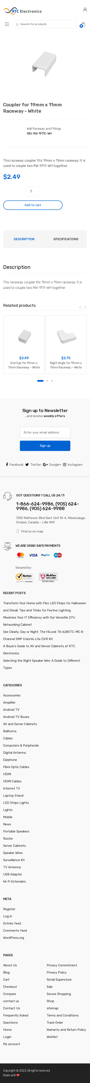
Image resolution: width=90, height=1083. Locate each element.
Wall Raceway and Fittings (44, 129)
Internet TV (11, 788)
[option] (45, 65)
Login (7, 1037)
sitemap (52, 1008)
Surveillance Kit (14, 860)
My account (11, 1044)
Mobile (7, 817)
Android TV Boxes (16, 717)
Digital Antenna (14, 753)
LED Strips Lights (16, 803)
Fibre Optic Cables (16, 767)
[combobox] (45, 24)
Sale (50, 987)
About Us (10, 965)
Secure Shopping (59, 994)
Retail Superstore (59, 980)
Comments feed (15, 930)
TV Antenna (12, 867)
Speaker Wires (13, 853)
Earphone (10, 760)
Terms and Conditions (63, 1015)
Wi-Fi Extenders (14, 881)
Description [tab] (24, 239)
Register (9, 909)
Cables (8, 738)
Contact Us (11, 1008)
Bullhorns (10, 731)
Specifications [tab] (65, 239)
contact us (11, 1001)
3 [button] (52, 381)
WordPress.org (13, 938)
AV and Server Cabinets (20, 724)
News (7, 824)
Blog (6, 972)
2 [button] (47, 381)
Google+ (55, 465)
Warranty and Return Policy (66, 1030)
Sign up (45, 446)
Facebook (16, 465)
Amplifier (9, 702)
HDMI (7, 774)
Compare (9, 994)
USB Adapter (12, 874)
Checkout (10, 987)
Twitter (35, 465)
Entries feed (12, 923)
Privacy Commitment (62, 965)
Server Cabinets (14, 846)
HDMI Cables (12, 781)
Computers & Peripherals (21, 745)
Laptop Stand (13, 796)
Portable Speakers (16, 831)
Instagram (75, 465)
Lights (8, 810)
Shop (50, 1001)
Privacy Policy (57, 972)
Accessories (12, 695)
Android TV (11, 710)
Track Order (55, 1022)
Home (7, 1030)
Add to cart (32, 205)
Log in (7, 916)
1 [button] (40, 381)
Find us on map (32, 531)
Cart (6, 980)
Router (8, 838)
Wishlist (52, 1037)
